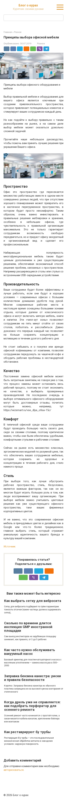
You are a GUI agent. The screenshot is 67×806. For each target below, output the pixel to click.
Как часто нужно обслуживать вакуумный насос (29, 652)
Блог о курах (28, 5)
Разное (41, 43)
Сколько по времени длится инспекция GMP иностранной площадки (28, 627)
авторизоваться (14, 770)
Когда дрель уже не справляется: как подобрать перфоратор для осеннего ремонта (32, 706)
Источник (10, 546)
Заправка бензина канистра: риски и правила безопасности (32, 678)
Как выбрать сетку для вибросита (32, 601)
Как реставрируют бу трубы (27, 732)
